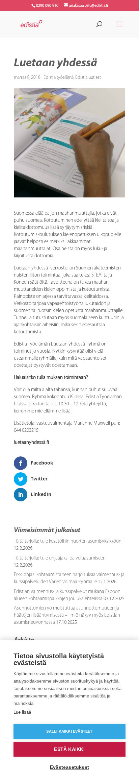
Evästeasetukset (69, 767)
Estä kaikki (69, 749)
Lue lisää (22, 712)
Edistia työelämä (59, 77)
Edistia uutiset (88, 77)
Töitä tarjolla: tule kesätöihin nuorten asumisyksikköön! (68, 541)
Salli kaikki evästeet (69, 731)
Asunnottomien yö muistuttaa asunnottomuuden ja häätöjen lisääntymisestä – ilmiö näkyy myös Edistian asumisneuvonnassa (67, 615)
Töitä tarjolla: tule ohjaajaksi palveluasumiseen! (60, 558)
